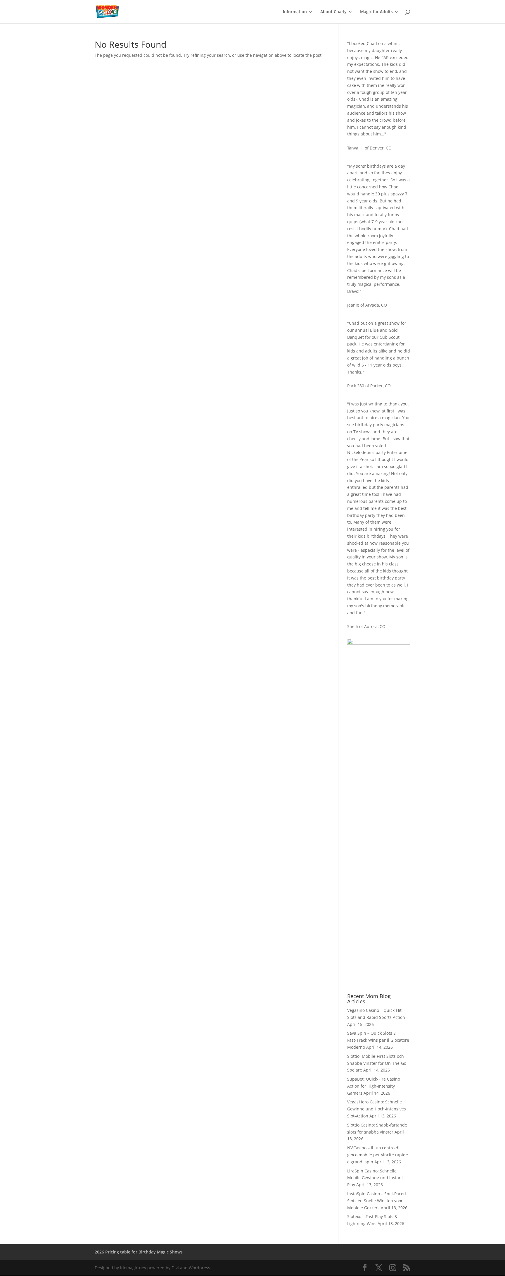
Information (295, 12)
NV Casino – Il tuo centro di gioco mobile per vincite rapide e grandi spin (377, 1155)
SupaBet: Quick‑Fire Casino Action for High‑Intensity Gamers (373, 1086)
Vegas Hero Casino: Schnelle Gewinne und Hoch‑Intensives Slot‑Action (376, 1109)
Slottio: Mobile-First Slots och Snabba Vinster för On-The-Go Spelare (376, 1063)
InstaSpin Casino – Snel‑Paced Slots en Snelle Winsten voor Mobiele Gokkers (376, 1200)
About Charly (333, 12)
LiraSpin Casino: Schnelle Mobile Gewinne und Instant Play (375, 1178)
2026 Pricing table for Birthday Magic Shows (139, 1252)
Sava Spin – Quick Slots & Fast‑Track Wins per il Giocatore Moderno (378, 1040)
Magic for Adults (376, 12)
